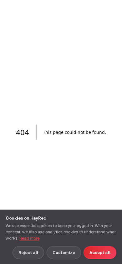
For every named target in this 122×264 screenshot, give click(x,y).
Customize (64, 252)
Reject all (28, 252)
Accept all (99, 252)
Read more (29, 238)
